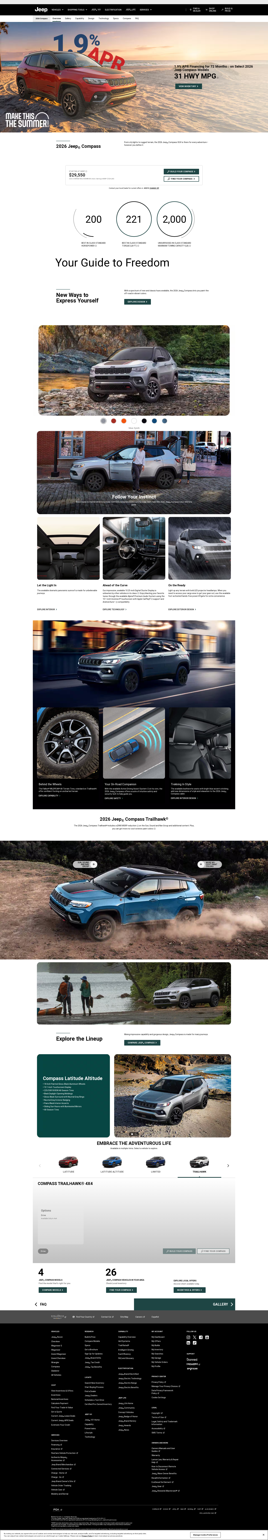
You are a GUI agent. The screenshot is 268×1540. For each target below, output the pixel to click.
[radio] (103, 421)
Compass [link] (55, 1366)
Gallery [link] (68, 18)
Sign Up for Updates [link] (94, 1354)
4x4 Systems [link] (124, 1341)
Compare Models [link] (92, 1341)
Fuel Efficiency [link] (124, 1354)
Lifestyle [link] (89, 1433)
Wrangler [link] (55, 1362)
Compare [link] (127, 18)
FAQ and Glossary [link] (126, 1358)
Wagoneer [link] (55, 1350)
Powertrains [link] (90, 1428)
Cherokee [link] (55, 1341)
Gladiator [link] (55, 1371)
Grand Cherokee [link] (58, 1358)
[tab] (68, 1165)
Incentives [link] (55, 1395)
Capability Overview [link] (127, 1337)
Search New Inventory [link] (94, 1383)
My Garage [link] (156, 1358)
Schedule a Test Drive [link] (94, 1400)
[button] (57, 9)
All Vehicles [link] (56, 1375)
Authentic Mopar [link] (59, 1458)
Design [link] (91, 18)
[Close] (263, 1535)
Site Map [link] (124, 1317)
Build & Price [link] (90, 1337)
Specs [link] (116, 18)
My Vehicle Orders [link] (160, 1362)
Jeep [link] (157, 1486)
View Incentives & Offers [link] (62, 1391)
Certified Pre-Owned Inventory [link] (98, 1404)
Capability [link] (79, 18)
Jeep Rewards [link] (164, 1491)
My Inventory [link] (157, 1349)
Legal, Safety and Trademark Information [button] (164, 1422)
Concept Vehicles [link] (126, 1412)
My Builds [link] (156, 1345)
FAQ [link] (137, 18)
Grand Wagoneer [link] (58, 1354)
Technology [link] (104, 18)
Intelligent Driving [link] (126, 1350)
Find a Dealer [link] (90, 1391)
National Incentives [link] (59, 1399)
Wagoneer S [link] (56, 1346)
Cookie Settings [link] (159, 1397)
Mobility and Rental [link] (59, 1494)
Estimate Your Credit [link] (60, 1425)
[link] (41, 9)
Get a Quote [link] (56, 1412)
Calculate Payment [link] (59, 1403)
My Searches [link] (157, 1354)
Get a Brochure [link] (91, 1349)
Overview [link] (56, 18)
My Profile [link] (156, 1366)
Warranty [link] (156, 1455)
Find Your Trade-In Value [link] (62, 1407)
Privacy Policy (87, 1536)
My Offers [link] (156, 1341)
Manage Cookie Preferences (205, 1535)
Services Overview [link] (59, 1440)
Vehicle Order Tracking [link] (61, 1485)
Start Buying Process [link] (94, 1387)
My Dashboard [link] (158, 1337)
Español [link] (155, 1317)
